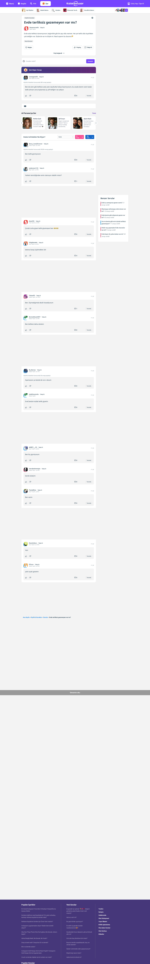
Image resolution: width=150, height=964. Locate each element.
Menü (11, 4)
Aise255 (31, 221)
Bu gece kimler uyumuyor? (74, 921)
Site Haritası (103, 931)
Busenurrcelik (34, 27)
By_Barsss (32, 370)
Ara (34, 3)
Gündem (57, 10)
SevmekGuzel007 (34, 317)
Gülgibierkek (33, 242)
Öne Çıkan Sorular (104, 928)
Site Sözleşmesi (104, 918)
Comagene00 (33, 77)
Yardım (101, 909)
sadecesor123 (33, 168)
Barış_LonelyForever (35, 144)
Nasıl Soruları (28, 41)
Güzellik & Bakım (89, 10)
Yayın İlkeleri (103, 921)
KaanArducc (33, 543)
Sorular (45, 617)
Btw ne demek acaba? (28, 946)
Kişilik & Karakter (29, 18)
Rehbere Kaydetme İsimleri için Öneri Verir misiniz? (37, 921)
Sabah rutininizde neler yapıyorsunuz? (78, 949)
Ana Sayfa (26, 617)
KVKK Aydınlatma (104, 924)
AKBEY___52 (33, 447)
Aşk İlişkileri (29, 10)
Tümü (94, 113)
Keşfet (23, 4)
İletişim (101, 912)
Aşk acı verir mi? (71, 917)
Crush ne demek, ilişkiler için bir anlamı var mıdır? (36, 957)
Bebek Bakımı (44, 10)
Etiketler (101, 934)
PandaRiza (32, 490)
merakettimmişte (34, 468)
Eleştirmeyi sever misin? (73, 953)
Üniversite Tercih (72, 10)
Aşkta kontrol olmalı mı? (74, 957)
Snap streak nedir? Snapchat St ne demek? (34, 942)
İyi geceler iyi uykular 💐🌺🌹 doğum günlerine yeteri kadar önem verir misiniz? (78, 911)
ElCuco (31, 564)
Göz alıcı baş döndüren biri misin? (76, 938)
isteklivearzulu (34, 394)
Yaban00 (32, 295)
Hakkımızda (102, 915)
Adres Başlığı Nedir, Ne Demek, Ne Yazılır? (34, 938)
